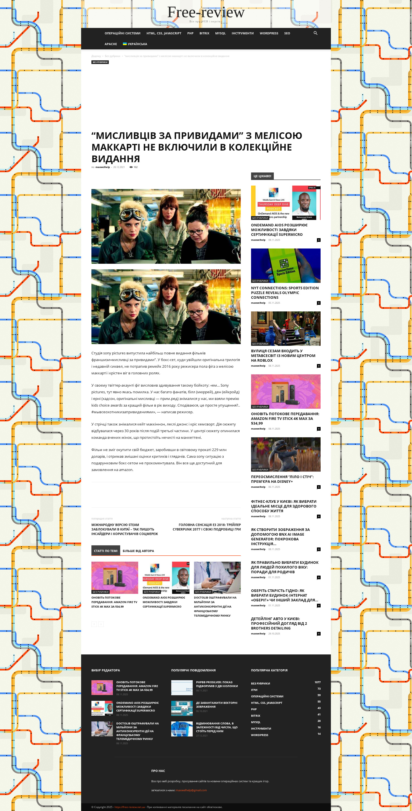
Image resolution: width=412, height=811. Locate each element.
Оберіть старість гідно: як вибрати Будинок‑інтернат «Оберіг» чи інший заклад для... (284, 595)
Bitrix (204, 33)
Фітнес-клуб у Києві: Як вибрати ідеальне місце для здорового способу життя (284, 506)
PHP (190, 33)
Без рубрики (112, 56)
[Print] (165, 176)
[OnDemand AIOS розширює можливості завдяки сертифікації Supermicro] (166, 578)
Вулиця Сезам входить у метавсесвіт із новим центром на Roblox (283, 355)
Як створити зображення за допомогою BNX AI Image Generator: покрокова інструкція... (280, 536)
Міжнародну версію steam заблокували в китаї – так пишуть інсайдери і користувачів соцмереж (124, 529)
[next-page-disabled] (101, 624)
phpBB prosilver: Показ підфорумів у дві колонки (217, 684)
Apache (111, 44)
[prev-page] (94, 624)
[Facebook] (95, 176)
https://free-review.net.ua (130, 807)
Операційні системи (123, 33)
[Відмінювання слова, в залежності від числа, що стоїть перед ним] (182, 728)
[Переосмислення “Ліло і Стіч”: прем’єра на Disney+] (286, 454)
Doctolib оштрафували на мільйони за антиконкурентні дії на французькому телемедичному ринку (215, 606)
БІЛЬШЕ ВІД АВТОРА (138, 551)
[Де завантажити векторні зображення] (182, 708)
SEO (287, 33)
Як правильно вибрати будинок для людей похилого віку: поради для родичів (284, 567)
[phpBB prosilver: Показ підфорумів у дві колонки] (182, 687)
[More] (174, 176)
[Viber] (125, 176)
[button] (315, 34)
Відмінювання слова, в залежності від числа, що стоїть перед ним (217, 727)
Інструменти (243, 33)
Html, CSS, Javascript (164, 33)
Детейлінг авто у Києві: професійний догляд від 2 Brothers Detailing (279, 623)
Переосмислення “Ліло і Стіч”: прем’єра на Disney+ (282, 479)
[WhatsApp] (145, 176)
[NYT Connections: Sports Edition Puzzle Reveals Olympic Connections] (286, 265)
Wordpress (269, 33)
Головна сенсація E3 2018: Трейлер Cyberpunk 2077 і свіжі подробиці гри (207, 527)
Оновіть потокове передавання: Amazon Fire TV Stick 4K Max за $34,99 (114, 602)
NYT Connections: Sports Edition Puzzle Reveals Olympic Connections (285, 292)
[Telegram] (135, 176)
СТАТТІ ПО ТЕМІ (106, 551)
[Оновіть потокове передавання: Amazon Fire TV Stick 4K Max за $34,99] (114, 578)
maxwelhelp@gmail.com (191, 790)
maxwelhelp (102, 167)
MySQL (220, 33)
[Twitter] (115, 176)
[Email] (155, 176)
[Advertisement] (206, 97)
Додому (96, 56)
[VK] (105, 176)
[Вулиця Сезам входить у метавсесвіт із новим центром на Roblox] (286, 328)
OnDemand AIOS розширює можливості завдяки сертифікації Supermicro (164, 602)
